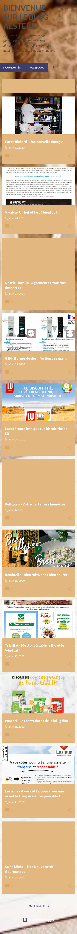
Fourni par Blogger (41, 920)
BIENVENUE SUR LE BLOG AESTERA (25, 16)
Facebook (37, 67)
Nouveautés (12, 67)
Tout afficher (14, 89)
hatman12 (50, 928)
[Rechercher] (61, 8)
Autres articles (39, 905)
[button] (69, 156)
